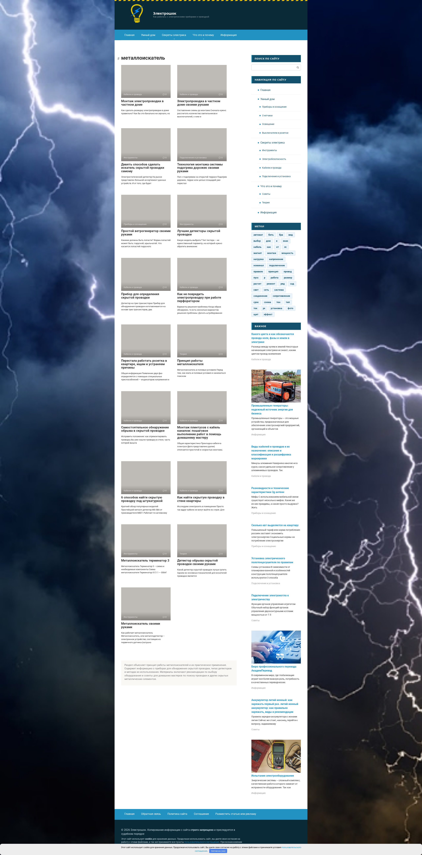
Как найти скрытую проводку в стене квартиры (201, 499)
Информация (229, 35)
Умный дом (148, 35)
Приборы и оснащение (274, 106)
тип (288, 302)
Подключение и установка (276, 176)
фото (290, 308)
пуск (256, 277)
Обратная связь (151, 813)
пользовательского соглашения (201, 842)
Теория (266, 202)
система (279, 289)
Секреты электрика (174, 35)
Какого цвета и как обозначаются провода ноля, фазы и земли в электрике (272, 338)
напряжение (276, 259)
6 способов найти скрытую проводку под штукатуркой (142, 499)
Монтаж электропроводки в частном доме (142, 102)
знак (285, 240)
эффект (268, 314)
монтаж (271, 253)
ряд (283, 283)
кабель (257, 247)
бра (281, 234)
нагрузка (259, 259)
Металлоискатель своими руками (140, 625)
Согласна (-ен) (218, 851)
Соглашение (201, 813)
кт (277, 247)
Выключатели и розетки (275, 132)
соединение (260, 295)
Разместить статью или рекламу (235, 813)
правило (258, 271)
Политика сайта (177, 813)
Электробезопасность (274, 159)
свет (256, 289)
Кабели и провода (271, 167)
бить (271, 234)
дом (268, 240)
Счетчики (267, 115)
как (269, 247)
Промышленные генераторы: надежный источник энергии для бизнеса (272, 409)
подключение (277, 265)
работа (274, 277)
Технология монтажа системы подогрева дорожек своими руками (200, 167)
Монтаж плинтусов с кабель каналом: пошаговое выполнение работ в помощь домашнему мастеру (199, 432)
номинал (259, 265)
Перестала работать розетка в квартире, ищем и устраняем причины (144, 364)
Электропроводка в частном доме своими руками (198, 102)
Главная (129, 35)
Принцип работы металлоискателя (190, 362)
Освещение (268, 124)
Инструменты (269, 150)
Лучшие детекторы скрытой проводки (198, 232)
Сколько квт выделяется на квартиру (275, 525)
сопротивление (281, 295)
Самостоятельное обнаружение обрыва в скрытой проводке (145, 429)
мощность (287, 253)
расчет (257, 283)
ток (255, 308)
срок (256, 302)
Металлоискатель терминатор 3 (145, 560)
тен (278, 302)
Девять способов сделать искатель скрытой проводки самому (142, 167)
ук (264, 308)
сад (292, 283)
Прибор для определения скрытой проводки (140, 295)
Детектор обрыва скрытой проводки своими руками (197, 562)
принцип (273, 271)
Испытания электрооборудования (272, 775)
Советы (266, 194)
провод (288, 271)
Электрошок (164, 13)
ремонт (271, 283)
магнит (258, 253)
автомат (258, 234)
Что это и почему (203, 35)
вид (290, 234)
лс (285, 247)
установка (276, 308)
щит (256, 314)
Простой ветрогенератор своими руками (146, 232)
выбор (257, 240)
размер (288, 277)
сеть (266, 289)
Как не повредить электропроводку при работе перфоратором (199, 297)
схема (267, 302)
